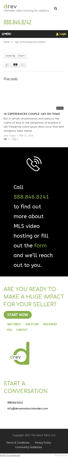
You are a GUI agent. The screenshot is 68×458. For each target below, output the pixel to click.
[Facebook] (9, 415)
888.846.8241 (31, 197)
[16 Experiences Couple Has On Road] (34, 94)
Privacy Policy (43, 442)
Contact (22, 329)
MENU (8, 34)
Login (62, 34)
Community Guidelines (28, 447)
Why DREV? (14, 324)
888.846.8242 (15, 402)
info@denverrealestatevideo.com (27, 408)
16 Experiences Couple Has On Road (32, 114)
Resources (50, 324)
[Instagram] (36, 415)
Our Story (32, 324)
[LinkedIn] (27, 415)
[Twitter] (18, 415)
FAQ (9, 329)
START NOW (17, 315)
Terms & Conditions (18, 442)
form (40, 245)
